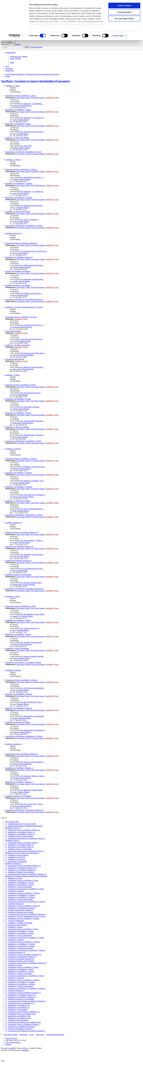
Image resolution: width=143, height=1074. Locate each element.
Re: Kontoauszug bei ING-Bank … (33, 353)
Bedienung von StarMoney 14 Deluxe (18, 708)
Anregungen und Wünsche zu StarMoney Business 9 (24, 299)
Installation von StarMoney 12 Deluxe (18, 183)
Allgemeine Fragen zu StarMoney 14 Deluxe (21, 680)
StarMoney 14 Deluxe (13, 670)
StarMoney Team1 (52, 98)
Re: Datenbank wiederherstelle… (32, 279)
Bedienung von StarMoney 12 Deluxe (18, 197)
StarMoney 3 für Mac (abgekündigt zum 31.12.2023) (24, 307)
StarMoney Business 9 (13, 233)
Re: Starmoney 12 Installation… (32, 104)
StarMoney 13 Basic (12, 375)
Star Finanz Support (38, 98)
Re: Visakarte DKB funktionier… (33, 421)
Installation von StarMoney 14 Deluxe (18, 694)
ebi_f (15, 134)
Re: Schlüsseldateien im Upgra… (32, 265)
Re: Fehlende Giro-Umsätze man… (33, 467)
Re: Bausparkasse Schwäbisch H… (33, 730)
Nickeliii (16, 778)
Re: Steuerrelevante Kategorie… (32, 205)
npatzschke (17, 423)
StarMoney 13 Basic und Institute (17, 427)
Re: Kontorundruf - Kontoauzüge (32, 716)
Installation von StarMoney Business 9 (19, 257)
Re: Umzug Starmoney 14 (30, 628)
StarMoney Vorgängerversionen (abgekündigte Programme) (35, 81)
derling (15, 148)
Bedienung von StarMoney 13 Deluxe (18, 487)
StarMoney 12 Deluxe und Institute (17, 212)
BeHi (15, 511)
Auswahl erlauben (124, 12)
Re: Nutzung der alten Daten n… (32, 325)
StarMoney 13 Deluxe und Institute (17, 501)
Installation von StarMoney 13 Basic (18, 399)
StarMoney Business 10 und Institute (18, 575)
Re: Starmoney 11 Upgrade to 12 (32, 118)
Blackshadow (18, 585)
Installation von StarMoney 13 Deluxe (18, 473)
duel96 (15, 281)
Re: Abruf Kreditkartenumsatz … (32, 509)
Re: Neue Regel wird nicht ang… (32, 132)
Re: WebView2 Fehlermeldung (32, 790)
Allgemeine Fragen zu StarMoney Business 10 (21, 532)
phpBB (12, 1048)
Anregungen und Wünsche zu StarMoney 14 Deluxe (24, 736)
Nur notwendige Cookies (124, 19)
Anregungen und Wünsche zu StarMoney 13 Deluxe (24, 515)
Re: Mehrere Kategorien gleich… (32, 367)
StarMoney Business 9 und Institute (17, 285)
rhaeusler (16, 764)
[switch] (64, 35)
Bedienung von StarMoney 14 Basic (18, 634)
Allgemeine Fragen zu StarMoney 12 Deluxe (21, 169)
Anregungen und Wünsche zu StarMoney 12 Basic (23, 152)
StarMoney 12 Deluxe (13, 160)
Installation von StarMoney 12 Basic (18, 110)
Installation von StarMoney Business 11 (19, 768)
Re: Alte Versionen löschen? (31, 393)
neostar (15, 483)
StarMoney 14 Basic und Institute (17, 648)
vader (15, 120)
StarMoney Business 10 (13, 523)
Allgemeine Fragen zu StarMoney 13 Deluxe (21, 459)
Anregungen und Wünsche (14, 359)
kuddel (15, 542)
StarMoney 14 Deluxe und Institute (17, 722)
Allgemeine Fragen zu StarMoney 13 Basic (20, 385)
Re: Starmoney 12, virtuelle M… (32, 191)
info (14, 253)
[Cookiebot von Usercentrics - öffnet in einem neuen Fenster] (14, 35)
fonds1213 (16, 616)
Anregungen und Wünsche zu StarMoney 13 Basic (23, 441)
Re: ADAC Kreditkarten (29, 220)
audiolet (16, 179)
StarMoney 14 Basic (12, 596)
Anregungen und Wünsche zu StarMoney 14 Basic (23, 662)
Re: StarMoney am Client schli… (32, 554)
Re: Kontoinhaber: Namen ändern (33, 614)
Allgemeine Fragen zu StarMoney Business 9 (21, 243)
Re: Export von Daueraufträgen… (33, 762)
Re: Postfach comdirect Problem (32, 656)
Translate (17, 44)
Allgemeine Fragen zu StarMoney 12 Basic (20, 96)
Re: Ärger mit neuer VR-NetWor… (33, 495)
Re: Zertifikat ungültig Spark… (32, 583)
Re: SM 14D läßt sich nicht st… (32, 702)
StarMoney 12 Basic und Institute (17, 138)
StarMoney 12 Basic (12, 86)
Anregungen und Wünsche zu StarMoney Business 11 (24, 810)
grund (15, 409)
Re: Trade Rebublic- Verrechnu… (33, 435)
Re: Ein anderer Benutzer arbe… (32, 568)
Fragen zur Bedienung (13, 331)
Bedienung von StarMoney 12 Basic (18, 124)
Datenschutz (40, 1035)
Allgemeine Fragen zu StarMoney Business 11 (21, 754)
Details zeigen (118, 36)
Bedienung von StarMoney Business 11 (19, 782)
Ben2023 (16, 644)
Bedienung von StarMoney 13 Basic (18, 413)
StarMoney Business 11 (13, 744)
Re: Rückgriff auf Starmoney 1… (32, 177)
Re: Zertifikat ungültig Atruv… (32, 293)
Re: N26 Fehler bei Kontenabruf (32, 688)
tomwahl (16, 806)
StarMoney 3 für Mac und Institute (17, 345)
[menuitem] (18, 56)
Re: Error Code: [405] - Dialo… (32, 804)
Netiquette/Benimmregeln (55, 1035)
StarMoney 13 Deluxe (13, 449)
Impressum (23, 1035)
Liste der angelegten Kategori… (32, 339)
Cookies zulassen (124, 5)
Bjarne (15, 658)
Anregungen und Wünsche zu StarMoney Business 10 (24, 589)
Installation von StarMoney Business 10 (19, 546)
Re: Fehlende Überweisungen (31, 642)
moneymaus (17, 355)
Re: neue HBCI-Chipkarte (30, 407)
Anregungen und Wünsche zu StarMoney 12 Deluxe (24, 226)
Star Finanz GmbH (23, 98)
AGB (31, 1035)
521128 (15, 341)
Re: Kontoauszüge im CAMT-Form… (34, 251)
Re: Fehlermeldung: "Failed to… (32, 540)
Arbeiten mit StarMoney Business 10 (18, 560)
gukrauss (16, 106)
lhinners (16, 469)
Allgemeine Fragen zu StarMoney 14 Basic (20, 606)
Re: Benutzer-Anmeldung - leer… (33, 481)
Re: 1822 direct (26, 146)
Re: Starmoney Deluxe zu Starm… (33, 776)
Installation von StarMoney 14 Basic (18, 620)
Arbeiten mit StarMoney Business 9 (17, 271)
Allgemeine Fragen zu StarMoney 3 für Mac (21, 317)
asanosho (16, 327)
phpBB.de (25, 1050)
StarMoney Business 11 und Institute (18, 796)
